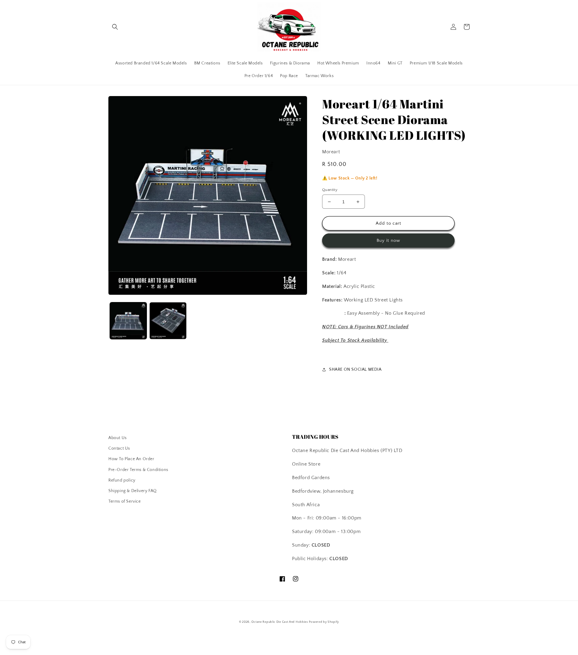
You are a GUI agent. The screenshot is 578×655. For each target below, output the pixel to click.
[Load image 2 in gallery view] (168, 320)
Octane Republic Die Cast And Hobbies (279, 622)
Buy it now (388, 240)
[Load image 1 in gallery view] (128, 320)
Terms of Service (124, 501)
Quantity (329, 190)
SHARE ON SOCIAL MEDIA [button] (355, 369)
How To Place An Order (131, 459)
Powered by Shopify (324, 622)
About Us (117, 437)
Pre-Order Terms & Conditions (138, 469)
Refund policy (121, 480)
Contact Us (119, 448)
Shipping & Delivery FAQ (132, 490)
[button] (115, 26)
